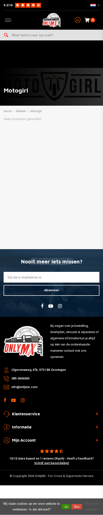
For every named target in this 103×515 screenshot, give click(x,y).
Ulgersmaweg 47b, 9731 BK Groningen (38, 370)
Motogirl (36, 111)
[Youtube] (50, 306)
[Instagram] (60, 306)
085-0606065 (20, 378)
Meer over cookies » (92, 506)
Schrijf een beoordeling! (51, 463)
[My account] (78, 20)
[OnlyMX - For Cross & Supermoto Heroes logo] (51, 20)
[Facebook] (42, 306)
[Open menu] (8, 20)
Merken (21, 111)
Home (8, 111)
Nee (77, 507)
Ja (66, 507)
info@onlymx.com (24, 387)
